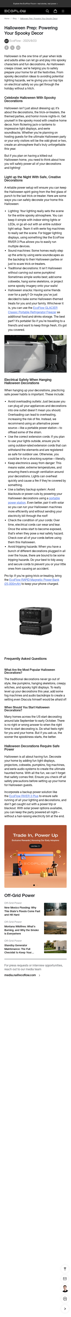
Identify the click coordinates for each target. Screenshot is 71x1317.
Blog (15, 19)
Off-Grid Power (13, 903)
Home (6, 19)
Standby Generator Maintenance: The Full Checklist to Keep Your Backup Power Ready (17, 949)
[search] (47, 11)
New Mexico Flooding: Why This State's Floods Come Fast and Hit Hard (22, 911)
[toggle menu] (63, 11)
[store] (55, 11)
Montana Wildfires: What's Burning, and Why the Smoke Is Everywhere (21, 930)
